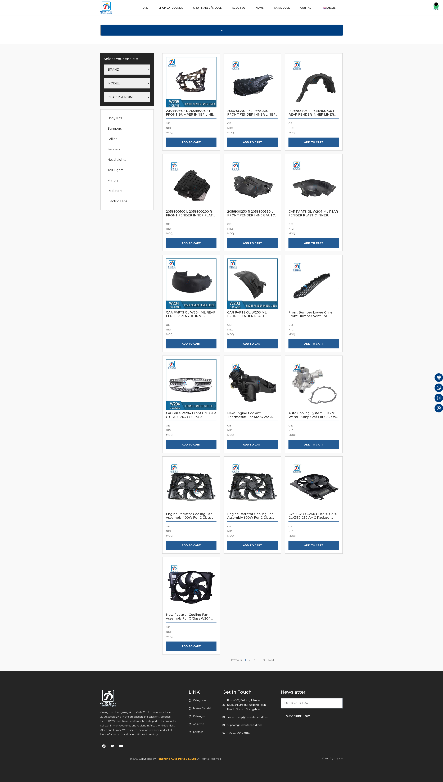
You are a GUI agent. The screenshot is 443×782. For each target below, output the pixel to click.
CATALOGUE (282, 7)
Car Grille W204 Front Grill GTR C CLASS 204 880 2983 (191, 415)
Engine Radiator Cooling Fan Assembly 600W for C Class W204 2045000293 (250, 517)
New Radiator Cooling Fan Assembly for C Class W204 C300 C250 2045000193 (188, 618)
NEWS (260, 7)
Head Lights (116, 160)
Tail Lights (115, 170)
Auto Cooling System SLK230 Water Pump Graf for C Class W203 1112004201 (312, 416)
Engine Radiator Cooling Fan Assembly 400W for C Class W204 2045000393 (189, 517)
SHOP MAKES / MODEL (207, 7)
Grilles (112, 139)
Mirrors (112, 180)
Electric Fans (117, 201)
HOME (144, 7)
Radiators (114, 191)
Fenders (113, 149)
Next (271, 660)
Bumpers (114, 128)
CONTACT (306, 7)
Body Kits (114, 118)
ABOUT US (238, 7)
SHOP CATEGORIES (171, 7)
